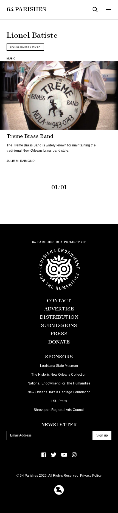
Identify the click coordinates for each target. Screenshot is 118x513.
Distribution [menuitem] (59, 317)
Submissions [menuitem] (59, 325)
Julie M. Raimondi (21, 160)
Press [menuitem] (59, 333)
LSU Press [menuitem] (59, 401)
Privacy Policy (91, 475)
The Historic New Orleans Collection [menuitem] (58, 374)
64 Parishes (26, 9)
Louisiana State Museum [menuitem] (59, 366)
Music (11, 58)
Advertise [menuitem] (59, 309)
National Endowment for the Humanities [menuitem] (59, 383)
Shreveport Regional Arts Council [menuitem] (59, 410)
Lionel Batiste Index (25, 46)
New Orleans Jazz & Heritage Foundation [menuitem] (59, 392)
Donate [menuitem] (59, 342)
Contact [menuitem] (59, 300)
